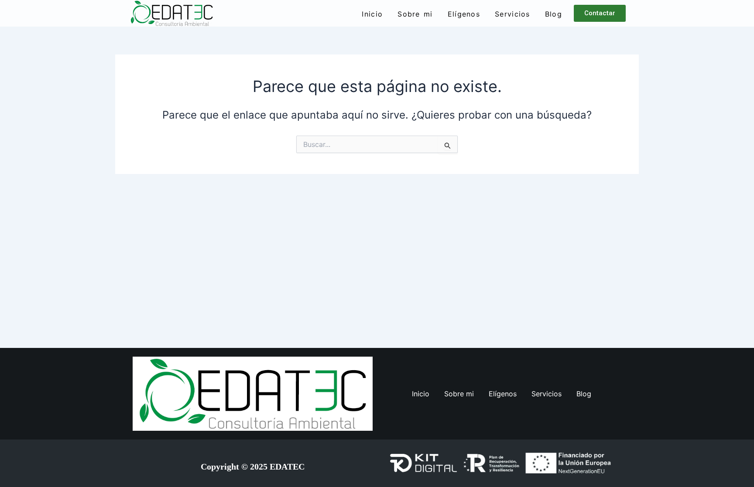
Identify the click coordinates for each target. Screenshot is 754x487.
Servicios (512, 14)
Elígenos (464, 14)
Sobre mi (415, 14)
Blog (553, 14)
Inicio (372, 14)
